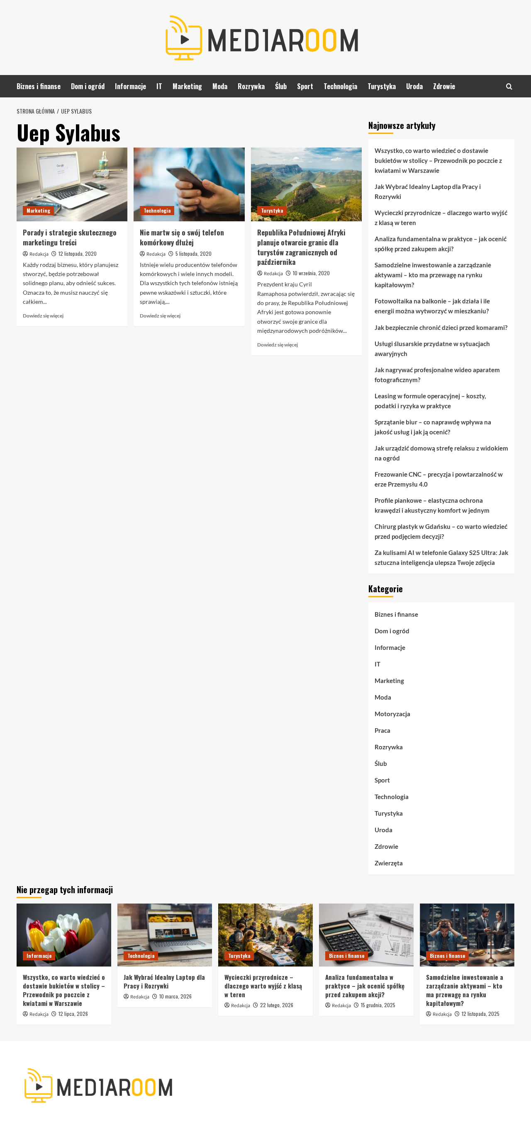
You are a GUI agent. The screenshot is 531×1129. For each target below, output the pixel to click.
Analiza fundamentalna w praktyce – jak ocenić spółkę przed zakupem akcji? (441, 243)
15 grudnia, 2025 (378, 1004)
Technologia (340, 86)
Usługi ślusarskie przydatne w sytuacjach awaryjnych (432, 348)
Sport (305, 86)
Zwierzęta (389, 863)
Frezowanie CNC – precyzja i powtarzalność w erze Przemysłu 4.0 (439, 479)
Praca (382, 730)
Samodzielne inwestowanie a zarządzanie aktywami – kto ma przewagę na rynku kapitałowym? (433, 274)
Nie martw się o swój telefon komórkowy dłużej (182, 237)
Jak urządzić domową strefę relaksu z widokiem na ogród (441, 453)
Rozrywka (251, 86)
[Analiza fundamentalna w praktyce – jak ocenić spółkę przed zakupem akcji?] (366, 935)
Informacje (130, 86)
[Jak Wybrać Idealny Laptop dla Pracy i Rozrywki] (164, 935)
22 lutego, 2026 (276, 1004)
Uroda (414, 86)
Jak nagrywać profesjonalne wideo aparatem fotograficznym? (437, 374)
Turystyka (382, 86)
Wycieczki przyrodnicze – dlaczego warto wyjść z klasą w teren (441, 217)
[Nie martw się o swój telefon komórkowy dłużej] (189, 184)
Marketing (187, 86)
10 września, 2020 (311, 272)
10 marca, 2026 (175, 996)
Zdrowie (444, 86)
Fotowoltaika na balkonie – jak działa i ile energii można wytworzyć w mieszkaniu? (432, 306)
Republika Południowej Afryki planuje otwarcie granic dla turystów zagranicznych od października (301, 247)
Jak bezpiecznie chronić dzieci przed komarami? (441, 327)
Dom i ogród (88, 86)
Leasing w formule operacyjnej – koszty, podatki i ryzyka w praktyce (430, 400)
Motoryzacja (392, 713)
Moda (219, 86)
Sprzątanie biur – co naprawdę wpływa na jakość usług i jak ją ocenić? (433, 427)
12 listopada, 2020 (77, 253)
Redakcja (39, 254)
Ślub (281, 86)
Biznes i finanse (39, 86)
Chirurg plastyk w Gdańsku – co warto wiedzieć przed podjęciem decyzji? (441, 531)
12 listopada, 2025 (480, 1013)
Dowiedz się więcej (43, 316)
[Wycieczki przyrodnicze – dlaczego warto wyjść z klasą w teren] (265, 935)
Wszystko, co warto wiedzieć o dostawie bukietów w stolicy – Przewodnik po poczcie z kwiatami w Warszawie (438, 160)
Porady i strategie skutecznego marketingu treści (70, 237)
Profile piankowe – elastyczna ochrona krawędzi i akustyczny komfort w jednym (432, 505)
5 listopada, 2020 (193, 253)
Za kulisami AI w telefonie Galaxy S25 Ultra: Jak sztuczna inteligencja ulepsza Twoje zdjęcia (441, 557)
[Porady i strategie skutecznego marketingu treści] (72, 184)
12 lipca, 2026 (73, 1013)
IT (159, 86)
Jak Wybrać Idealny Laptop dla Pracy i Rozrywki (428, 191)
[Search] (509, 86)
